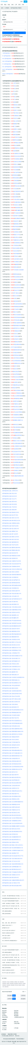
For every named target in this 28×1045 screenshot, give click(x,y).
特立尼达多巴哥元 (16, 451)
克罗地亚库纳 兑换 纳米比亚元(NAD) (11, 828)
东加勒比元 (16, 470)
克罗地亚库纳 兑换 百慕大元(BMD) (10, 572)
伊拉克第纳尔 (18, 390)
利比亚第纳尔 (17, 276)
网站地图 (14, 1041)
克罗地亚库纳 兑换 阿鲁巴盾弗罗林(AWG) (12, 728)
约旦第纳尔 (16, 261)
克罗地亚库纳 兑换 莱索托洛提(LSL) (11, 680)
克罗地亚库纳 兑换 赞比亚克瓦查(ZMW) (12, 885)
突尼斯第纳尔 (17, 242)
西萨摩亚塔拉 (17, 465)
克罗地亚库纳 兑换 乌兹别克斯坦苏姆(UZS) (12, 864)
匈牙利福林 (16, 253)
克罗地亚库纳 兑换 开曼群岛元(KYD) (11, 810)
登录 (21, 1)
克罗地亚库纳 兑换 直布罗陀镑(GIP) (11, 780)
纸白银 (3, 1023)
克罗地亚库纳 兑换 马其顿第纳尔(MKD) (11, 820)
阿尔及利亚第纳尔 (18, 304)
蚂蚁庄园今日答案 (12, 1034)
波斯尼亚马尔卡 (17, 328)
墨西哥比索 (15, 140)
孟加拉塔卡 (16, 221)
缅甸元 (16, 282)
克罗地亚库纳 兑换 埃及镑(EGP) (10, 558)
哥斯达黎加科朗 (17, 344)
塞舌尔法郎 (16, 295)
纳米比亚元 (16, 424)
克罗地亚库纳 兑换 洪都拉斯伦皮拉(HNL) (12, 791)
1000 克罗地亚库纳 (7, 61)
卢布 (15, 99)
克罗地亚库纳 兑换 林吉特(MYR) (10, 553)
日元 (14, 91)
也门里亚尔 (16, 480)
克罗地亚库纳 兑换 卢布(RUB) (9, 507)
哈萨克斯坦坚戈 (17, 191)
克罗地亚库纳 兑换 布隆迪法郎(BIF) (10, 737)
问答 (23, 4)
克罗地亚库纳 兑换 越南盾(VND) (10, 672)
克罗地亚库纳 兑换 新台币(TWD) (10, 515)
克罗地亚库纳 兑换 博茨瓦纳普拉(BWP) (11, 585)
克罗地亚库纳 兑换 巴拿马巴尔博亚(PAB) (12, 569)
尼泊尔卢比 (16, 290)
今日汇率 (4, 1028)
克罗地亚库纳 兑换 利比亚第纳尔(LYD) (11, 682)
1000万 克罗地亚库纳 (7, 73)
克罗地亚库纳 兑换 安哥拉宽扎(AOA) (11, 726)
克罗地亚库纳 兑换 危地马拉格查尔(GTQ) (12, 655)
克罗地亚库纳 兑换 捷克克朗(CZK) (10, 604)
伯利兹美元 (16, 339)
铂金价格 (16, 1010)
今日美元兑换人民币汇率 (8, 1035)
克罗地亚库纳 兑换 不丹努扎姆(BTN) (11, 742)
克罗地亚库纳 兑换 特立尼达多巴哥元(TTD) (12, 855)
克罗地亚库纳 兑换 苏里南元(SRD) (10, 842)
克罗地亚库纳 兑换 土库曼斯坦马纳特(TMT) (12, 850)
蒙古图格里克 (18, 218)
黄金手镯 (21, 981)
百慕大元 (16, 164)
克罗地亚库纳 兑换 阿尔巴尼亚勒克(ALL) (12, 720)
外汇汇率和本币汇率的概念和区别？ (9, 940)
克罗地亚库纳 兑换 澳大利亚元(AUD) (11, 520)
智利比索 (16, 267)
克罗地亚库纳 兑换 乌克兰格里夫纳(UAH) (12, 858)
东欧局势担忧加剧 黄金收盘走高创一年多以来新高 (11, 898)
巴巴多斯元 (16, 309)
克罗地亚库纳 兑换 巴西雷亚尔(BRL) (11, 523)
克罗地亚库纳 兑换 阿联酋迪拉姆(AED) (11, 712)
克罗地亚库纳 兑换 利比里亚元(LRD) (11, 812)
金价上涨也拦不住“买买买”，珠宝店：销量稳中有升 (11, 908)
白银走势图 (16, 1023)
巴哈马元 (16, 333)
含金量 (24, 983)
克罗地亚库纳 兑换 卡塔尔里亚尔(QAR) (11, 607)
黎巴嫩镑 (18, 210)
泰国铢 (15, 123)
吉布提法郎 (15, 352)
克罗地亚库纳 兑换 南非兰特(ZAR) (10, 539)
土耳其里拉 (15, 245)
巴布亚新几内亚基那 (19, 269)
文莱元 (15, 298)
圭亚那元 (16, 382)
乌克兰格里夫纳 (17, 454)
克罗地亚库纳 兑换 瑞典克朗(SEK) (10, 542)
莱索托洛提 (16, 274)
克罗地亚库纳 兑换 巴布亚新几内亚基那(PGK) (13, 677)
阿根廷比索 (17, 142)
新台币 (14, 107)
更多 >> (24, 991)
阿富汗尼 (15, 312)
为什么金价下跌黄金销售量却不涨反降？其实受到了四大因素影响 (11, 900)
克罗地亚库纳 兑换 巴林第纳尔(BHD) (11, 566)
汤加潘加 (16, 448)
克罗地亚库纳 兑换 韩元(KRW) (9, 504)
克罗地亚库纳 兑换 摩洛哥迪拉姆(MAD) (11, 634)
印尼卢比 (17, 137)
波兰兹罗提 (16, 172)
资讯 (19, 4)
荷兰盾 (15, 194)
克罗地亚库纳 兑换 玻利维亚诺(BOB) (11, 582)
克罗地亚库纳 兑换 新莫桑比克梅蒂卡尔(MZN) (13, 826)
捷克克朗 (15, 196)
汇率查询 (7, 8)
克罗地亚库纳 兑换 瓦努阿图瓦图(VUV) (11, 866)
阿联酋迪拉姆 (17, 306)
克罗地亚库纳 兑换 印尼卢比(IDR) (10, 544)
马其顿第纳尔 (16, 414)
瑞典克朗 (15, 134)
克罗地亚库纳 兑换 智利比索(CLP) (10, 674)
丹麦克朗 (16, 180)
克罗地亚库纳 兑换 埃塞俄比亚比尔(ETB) (12, 769)
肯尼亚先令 (16, 205)
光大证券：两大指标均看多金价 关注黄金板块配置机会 (11, 895)
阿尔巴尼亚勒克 (17, 314)
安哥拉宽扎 (17, 320)
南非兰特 (15, 132)
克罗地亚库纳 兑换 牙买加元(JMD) (10, 663)
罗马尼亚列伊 (17, 213)
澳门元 (14, 126)
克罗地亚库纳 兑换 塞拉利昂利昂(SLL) (11, 839)
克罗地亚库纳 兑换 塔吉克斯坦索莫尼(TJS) (12, 847)
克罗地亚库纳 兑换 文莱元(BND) (10, 704)
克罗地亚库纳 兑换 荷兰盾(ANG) (10, 601)
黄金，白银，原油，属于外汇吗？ (9, 922)
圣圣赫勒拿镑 (16, 432)
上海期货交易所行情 (19, 1017)
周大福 (16, 985)
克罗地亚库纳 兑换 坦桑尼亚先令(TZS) (11, 647)
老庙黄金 (8, 985)
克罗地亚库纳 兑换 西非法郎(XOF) (10, 877)
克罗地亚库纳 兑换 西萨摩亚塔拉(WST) (11, 869)
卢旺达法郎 (17, 279)
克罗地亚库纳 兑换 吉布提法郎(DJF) (11, 758)
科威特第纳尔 (18, 202)
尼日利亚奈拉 (17, 358)
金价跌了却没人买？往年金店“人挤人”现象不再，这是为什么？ (11, 905)
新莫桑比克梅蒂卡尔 (18, 420)
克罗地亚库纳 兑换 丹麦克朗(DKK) (10, 588)
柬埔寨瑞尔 (17, 398)
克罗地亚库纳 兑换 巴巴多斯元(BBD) (11, 715)
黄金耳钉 (20, 983)
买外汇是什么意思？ (6, 935)
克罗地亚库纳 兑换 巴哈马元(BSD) (10, 739)
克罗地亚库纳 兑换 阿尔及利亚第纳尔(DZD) (12, 709)
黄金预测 (16, 1015)
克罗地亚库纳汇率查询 (16, 8)
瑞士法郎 (16, 121)
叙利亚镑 (16, 301)
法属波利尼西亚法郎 (19, 476)
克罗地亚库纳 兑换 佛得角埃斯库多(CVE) (12, 755)
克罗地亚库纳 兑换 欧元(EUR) (9, 496)
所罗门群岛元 (16, 293)
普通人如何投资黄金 (6, 913)
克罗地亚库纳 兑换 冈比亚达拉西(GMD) (11, 782)
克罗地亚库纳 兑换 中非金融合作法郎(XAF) (12, 872)
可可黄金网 (4, 1)
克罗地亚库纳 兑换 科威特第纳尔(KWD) (11, 609)
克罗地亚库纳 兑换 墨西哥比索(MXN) (11, 547)
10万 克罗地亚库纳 (6, 66)
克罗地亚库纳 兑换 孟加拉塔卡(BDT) (11, 628)
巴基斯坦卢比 (17, 153)
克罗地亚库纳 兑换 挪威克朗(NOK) (10, 636)
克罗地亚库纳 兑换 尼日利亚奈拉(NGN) (11, 764)
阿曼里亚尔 (17, 148)
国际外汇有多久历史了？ (7, 925)
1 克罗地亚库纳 (6, 53)
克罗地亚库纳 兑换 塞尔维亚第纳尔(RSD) (12, 831)
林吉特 (15, 145)
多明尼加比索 (16, 355)
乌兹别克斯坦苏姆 (18, 459)
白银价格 (4, 1021)
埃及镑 (14, 150)
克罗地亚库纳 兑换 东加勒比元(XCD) (11, 874)
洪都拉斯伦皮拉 (16, 385)
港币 (13, 94)
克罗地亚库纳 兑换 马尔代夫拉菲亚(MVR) (12, 823)
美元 (15, 86)
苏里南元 (15, 438)
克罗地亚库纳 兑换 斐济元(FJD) (10, 772)
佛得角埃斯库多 (17, 349)
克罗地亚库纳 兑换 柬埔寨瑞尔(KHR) (11, 804)
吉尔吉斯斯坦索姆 (18, 395)
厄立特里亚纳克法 (17, 360)
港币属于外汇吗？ (6, 927)
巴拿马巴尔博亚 (17, 161)
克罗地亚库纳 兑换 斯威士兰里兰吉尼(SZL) (12, 845)
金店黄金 (4, 1015)
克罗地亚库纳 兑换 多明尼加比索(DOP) (11, 761)
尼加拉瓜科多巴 (17, 287)
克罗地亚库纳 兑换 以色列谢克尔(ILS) (11, 666)
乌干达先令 (17, 457)
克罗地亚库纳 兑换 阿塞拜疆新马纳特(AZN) (12, 731)
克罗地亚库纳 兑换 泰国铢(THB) (10, 531)
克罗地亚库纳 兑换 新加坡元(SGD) (10, 512)
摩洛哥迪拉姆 (16, 226)
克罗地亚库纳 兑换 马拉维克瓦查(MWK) (12, 691)
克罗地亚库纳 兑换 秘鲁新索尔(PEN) (11, 631)
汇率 (16, 4)
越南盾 (16, 264)
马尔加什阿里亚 (18, 412)
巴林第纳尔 (17, 159)
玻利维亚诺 (15, 175)
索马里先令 (16, 237)
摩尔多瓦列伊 (16, 409)
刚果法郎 (17, 341)
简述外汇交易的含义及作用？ (8, 933)
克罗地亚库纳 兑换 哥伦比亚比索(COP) (11, 593)
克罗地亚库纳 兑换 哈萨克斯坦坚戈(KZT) (12, 599)
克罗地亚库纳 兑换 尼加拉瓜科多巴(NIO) (12, 693)
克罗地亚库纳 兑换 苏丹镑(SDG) (10, 834)
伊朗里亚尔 (19, 393)
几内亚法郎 (17, 379)
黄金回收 (16, 1014)
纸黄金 (3, 1014)
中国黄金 (12, 981)
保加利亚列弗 (16, 167)
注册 (25, 1)
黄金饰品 (4, 985)
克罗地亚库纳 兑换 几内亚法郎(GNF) (11, 785)
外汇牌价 (4, 1029)
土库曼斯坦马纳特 (18, 446)
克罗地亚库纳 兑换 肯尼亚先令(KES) (11, 612)
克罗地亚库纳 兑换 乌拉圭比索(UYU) (11, 658)
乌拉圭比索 (15, 251)
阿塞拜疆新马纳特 (17, 325)
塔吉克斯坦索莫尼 (17, 443)
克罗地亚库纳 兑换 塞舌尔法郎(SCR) (11, 701)
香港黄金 (16, 1012)
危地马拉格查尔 (16, 248)
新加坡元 (16, 104)
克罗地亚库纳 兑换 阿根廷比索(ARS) (11, 550)
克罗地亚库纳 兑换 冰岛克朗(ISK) (10, 577)
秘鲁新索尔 (16, 223)
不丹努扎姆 (16, 336)
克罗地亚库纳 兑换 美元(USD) (9, 493)
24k (3, 986)
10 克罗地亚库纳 (6, 56)
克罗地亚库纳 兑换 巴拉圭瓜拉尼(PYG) (11, 563)
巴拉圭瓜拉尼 (17, 156)
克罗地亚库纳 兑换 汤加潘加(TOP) (10, 853)
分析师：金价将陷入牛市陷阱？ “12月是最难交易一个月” (11, 903)
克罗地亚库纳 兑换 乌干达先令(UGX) (11, 861)
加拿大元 (16, 110)
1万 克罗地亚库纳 (6, 64)
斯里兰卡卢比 (17, 234)
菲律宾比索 (16, 183)
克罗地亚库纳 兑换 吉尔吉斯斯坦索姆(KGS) (12, 801)
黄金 (5, 4)
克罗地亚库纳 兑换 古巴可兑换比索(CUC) (12, 753)
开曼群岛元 (16, 404)
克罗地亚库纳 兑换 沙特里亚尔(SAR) (11, 639)
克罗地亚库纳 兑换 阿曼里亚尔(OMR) (11, 555)
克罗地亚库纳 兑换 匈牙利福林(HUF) (11, 661)
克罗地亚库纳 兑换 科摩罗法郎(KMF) (11, 807)
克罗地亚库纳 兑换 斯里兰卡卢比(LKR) (11, 642)
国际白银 (16, 1021)
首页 (2, 4)
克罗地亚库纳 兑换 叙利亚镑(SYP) (10, 707)
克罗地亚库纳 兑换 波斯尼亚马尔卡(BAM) (12, 734)
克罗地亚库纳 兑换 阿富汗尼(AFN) (10, 718)
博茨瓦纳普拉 (16, 177)
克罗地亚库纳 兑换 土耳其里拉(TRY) (11, 653)
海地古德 (14, 387)
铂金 (9, 4)
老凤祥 (8, 983)
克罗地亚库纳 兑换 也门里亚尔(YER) (11, 883)
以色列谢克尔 (17, 259)
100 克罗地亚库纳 (6, 58)
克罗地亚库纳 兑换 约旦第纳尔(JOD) (11, 669)
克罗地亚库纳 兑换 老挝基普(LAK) (10, 615)
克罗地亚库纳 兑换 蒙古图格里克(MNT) (11, 626)
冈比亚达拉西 (16, 377)
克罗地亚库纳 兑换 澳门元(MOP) (10, 534)
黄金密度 (4, 983)
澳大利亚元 (16, 113)
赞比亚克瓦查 (16, 483)
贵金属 (19, 985)
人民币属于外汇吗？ (6, 938)
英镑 (14, 102)
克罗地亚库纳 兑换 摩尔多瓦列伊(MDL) (11, 815)
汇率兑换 (16, 1028)
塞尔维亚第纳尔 (17, 427)
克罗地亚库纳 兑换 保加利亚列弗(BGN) (11, 574)
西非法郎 (16, 473)
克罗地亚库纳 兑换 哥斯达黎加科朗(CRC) (12, 750)
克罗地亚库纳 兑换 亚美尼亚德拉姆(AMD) (12, 723)
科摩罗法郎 (16, 401)
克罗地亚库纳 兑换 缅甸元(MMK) (10, 688)
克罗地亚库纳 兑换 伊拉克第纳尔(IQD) (11, 796)
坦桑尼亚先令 (17, 240)
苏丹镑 (15, 430)
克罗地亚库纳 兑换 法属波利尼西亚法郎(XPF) (13, 880)
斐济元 (15, 366)
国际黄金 (4, 1012)
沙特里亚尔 (16, 232)
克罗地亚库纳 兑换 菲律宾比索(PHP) (11, 590)
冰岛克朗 (16, 169)
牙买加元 (16, 256)
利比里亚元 (16, 406)
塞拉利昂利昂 (18, 435)
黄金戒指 (12, 983)
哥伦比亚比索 (18, 186)
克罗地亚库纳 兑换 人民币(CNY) (10, 490)
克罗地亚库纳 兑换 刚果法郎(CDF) (10, 747)
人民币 (14, 83)
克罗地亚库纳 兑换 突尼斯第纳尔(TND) (11, 650)
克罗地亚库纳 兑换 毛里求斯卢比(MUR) (11, 623)
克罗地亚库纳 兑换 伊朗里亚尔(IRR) (10, 799)
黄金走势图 (5, 1017)
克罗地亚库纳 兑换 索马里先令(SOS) (11, 645)
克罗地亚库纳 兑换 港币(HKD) (9, 501)
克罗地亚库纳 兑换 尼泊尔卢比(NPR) (11, 696)
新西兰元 (16, 129)
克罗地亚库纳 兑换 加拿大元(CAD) (10, 517)
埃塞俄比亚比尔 (17, 363)
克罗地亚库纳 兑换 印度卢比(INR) (10, 526)
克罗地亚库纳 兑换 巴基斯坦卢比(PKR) (11, 561)
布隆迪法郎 (17, 331)
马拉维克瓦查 (18, 285)
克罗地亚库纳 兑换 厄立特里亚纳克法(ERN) (12, 766)
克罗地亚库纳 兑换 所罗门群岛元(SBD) (11, 699)
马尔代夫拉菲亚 (17, 417)
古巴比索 (15, 188)
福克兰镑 (15, 368)
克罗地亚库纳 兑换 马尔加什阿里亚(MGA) (12, 818)
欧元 (15, 88)
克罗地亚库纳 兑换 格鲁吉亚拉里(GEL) (11, 777)
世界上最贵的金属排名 (7, 911)
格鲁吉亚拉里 (16, 371)
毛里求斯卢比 (16, 215)
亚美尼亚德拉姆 (17, 317)
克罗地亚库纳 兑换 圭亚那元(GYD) (10, 788)
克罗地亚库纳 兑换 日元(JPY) (9, 499)
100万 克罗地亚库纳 (7, 69)
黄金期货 (12, 985)
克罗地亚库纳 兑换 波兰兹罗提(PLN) (11, 580)
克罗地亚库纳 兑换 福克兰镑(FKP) (10, 774)
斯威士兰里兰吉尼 (17, 440)
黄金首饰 (4, 981)
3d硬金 (15, 981)
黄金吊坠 (6, 986)
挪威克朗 (15, 229)
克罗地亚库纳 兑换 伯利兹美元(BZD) (11, 745)
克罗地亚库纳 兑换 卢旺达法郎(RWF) (11, 685)
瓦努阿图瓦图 (16, 462)
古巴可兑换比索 (15, 347)
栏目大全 (17, 1035)
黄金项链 (16, 983)
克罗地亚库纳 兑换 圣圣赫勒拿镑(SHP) (11, 837)
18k (18, 981)
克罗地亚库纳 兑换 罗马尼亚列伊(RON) (11, 620)
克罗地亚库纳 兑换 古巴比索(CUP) (10, 596)
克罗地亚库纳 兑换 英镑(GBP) (9, 509)
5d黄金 (23, 985)
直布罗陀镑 (16, 374)
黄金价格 (4, 1010)
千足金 (8, 981)
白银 (12, 4)
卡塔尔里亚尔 (17, 199)
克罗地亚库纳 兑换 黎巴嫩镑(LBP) (10, 618)
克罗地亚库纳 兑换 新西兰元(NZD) (10, 536)
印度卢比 (15, 118)
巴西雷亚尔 (16, 115)
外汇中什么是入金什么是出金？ (8, 930)
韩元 (15, 96)
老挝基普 (17, 207)
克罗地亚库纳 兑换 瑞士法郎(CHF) (10, 528)
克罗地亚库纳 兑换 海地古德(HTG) (10, 793)
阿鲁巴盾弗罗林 (17, 322)
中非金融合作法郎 (18, 467)
